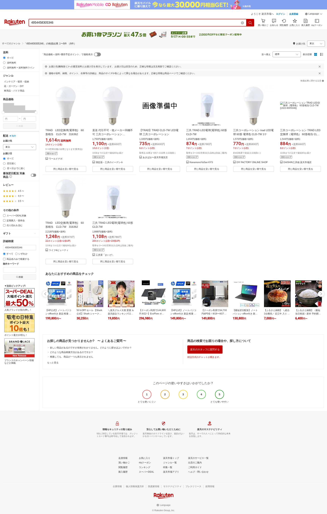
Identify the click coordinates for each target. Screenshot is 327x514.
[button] (313, 14)
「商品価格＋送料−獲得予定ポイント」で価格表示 (67, 54)
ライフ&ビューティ (59, 250)
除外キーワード (11, 264)
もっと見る (52, 362)
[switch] (33, 175)
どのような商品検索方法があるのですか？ (71, 352)
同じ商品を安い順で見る (65, 169)
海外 (14, 136)
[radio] (4, 58)
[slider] (3, 112)
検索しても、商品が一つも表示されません (71, 356)
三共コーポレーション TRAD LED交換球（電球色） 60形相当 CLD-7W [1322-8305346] (300, 134)
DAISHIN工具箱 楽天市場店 (297, 162)
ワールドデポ (55, 159)
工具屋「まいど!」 (105, 255)
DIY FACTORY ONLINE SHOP (252, 162)
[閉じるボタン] (319, 66)
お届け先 (7, 141)
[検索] (250, 22)
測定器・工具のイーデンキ (109, 162)
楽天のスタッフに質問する (205, 349)
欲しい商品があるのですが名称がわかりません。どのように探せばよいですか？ (91, 347)
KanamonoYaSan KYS (201, 162)
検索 (21, 126)
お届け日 (7, 153)
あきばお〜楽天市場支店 (155, 157)
